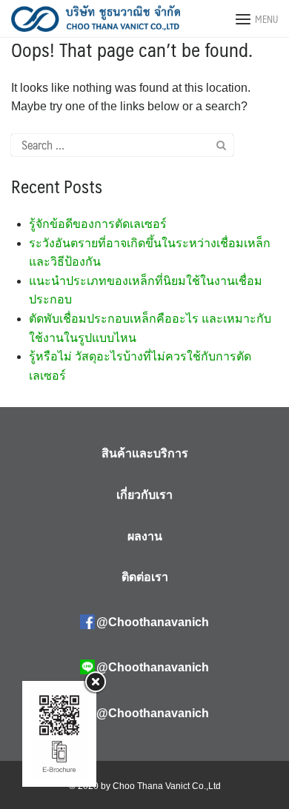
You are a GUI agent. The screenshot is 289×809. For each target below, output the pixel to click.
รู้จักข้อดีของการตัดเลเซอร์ (98, 224)
